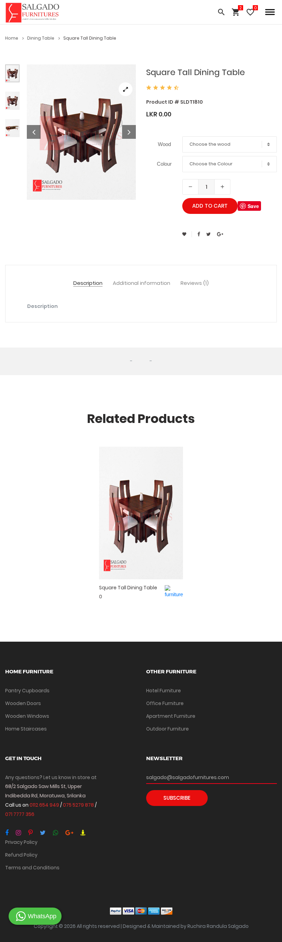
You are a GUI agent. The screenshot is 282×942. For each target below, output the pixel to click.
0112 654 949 (45, 804)
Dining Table (41, 38)
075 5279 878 (79, 804)
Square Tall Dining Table (128, 587)
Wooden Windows (27, 716)
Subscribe (177, 797)
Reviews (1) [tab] (195, 283)
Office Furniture (165, 703)
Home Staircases (26, 728)
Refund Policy (21, 854)
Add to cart (210, 205)
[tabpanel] (81, 132)
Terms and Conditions (32, 867)
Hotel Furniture (163, 690)
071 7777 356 (19, 814)
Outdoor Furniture (167, 728)
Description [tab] (87, 283)
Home (12, 38)
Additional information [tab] (141, 283)
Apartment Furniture (170, 716)
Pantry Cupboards (27, 690)
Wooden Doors (23, 703)
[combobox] (229, 144)
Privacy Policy (21, 842)
